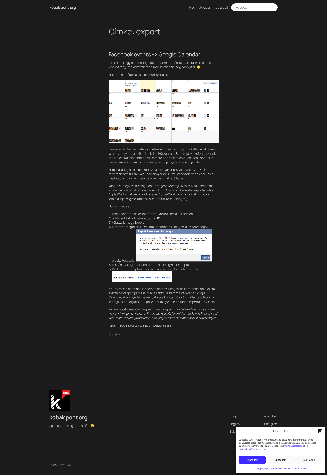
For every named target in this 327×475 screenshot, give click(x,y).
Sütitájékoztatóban (293, 445)
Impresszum (300, 468)
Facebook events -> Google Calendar (154, 54)
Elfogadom (252, 459)
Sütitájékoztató (262, 468)
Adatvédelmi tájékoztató (282, 468)
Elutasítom (280, 459)
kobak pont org (62, 7)
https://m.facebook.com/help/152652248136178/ (145, 325)
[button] (320, 431)
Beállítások (308, 459)
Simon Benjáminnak (204, 313)
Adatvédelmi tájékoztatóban (252, 449)
